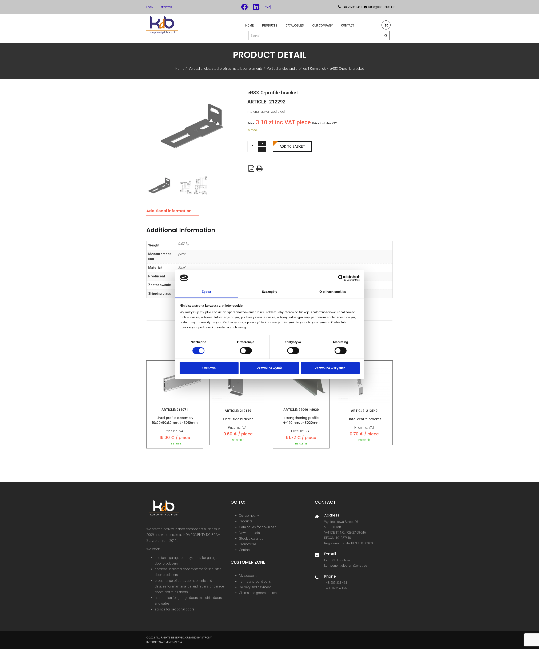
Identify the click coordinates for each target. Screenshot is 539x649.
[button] (386, 25)
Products (269, 25)
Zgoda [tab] (206, 292)
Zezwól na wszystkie (330, 368)
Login (149, 7)
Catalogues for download (257, 527)
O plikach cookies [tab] (332, 292)
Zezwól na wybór (269, 368)
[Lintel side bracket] (238, 383)
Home (249, 25)
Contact (347, 25)
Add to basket (292, 147)
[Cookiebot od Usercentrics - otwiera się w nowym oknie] (341, 278)
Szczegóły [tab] (269, 292)
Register (166, 7)
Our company (249, 516)
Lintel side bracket (238, 419)
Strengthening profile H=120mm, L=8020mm (301, 420)
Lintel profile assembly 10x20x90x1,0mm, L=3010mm (175, 420)
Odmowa (209, 368)
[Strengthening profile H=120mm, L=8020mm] (301, 382)
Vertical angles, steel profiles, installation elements (226, 69)
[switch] (246, 350)
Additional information (169, 210)
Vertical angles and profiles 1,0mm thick (296, 69)
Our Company (322, 25)
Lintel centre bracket (364, 419)
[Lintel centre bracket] (364, 383)
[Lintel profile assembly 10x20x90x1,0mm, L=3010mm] (175, 382)
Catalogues (295, 25)
